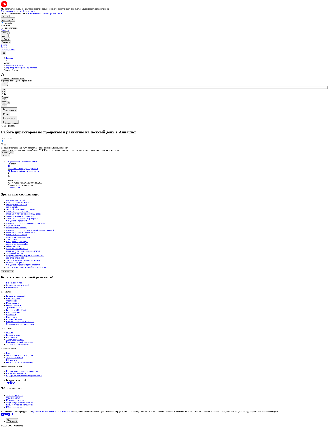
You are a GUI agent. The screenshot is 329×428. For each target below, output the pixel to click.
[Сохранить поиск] (3, 91)
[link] (5, 39)
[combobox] (13, 78)
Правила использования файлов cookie (45, 13)
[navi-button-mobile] (3, 53)
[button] (4, 45)
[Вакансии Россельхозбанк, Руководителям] (167, 169)
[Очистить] (4, 84)
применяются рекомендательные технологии (52, 411)
